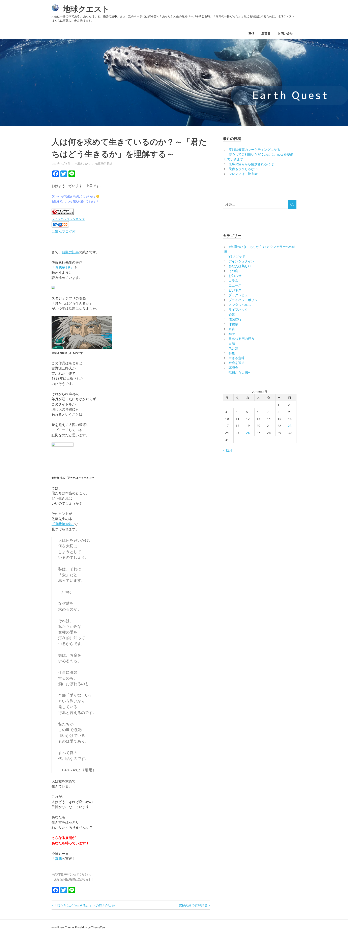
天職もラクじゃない (243, 169)
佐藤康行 (100, 163)
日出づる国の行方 (241, 338)
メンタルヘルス (240, 304)
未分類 (233, 348)
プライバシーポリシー (245, 300)
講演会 (233, 367)
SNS (251, 33)
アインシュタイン (241, 261)
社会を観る (237, 362)
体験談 (233, 324)
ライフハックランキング (68, 219)
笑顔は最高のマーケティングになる (254, 149)
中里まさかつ (82, 163)
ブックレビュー (240, 295)
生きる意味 (237, 358)
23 (290, 425)
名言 (232, 329)
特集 (232, 353)
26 (248, 432)
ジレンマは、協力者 (243, 173)
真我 (58, 858)
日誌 (109, 163)
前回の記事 (70, 252)
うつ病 (233, 271)
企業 (232, 314)
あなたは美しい (240, 266)
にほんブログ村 (64, 231)
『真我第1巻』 (63, 267)
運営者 (265, 33)
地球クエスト (86, 9)
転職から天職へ (240, 372)
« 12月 (227, 450)
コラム (233, 280)
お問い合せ (285, 33)
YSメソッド (237, 256)
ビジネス (235, 290)
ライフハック (238, 309)
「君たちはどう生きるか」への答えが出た (84, 905)
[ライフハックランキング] (63, 213)
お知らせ (235, 275)
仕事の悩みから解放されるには (251, 164)
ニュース (235, 285)
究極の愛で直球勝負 (193, 905)
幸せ (232, 333)
